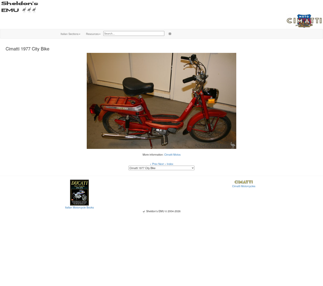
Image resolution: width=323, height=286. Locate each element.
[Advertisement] (161, 239)
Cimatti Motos (172, 154)
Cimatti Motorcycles (243, 186)
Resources (92, 34)
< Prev (154, 164)
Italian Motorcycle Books (79, 207)
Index (170, 164)
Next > (162, 164)
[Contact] (169, 33)
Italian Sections (70, 34)
